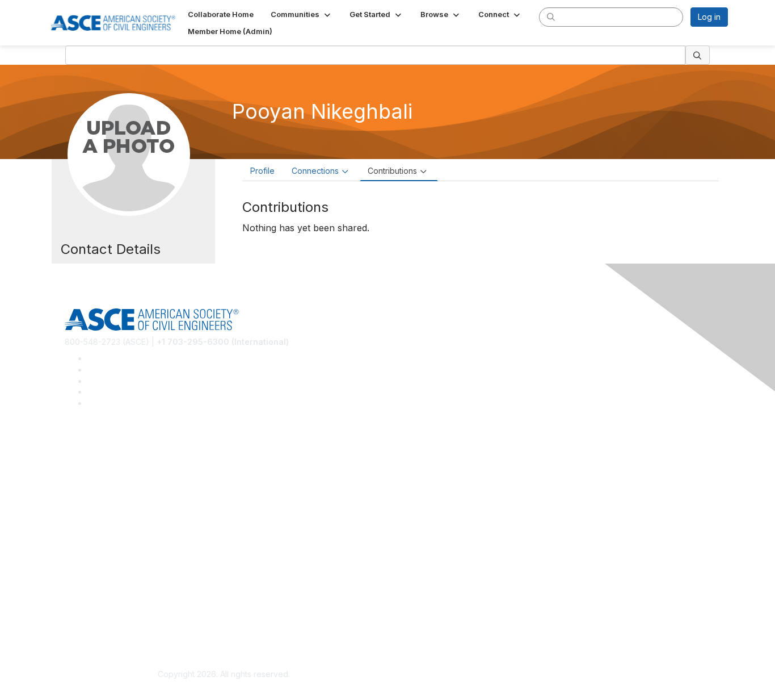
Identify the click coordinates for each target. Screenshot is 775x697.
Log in (709, 17)
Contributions (392, 171)
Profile (262, 171)
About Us (82, 603)
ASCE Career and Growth (112, 464)
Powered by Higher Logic (551, 675)
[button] (301, 14)
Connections (315, 171)
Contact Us (85, 559)
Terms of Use (90, 620)
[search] (551, 16)
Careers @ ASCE (96, 447)
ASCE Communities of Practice (121, 481)
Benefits (80, 542)
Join (73, 526)
